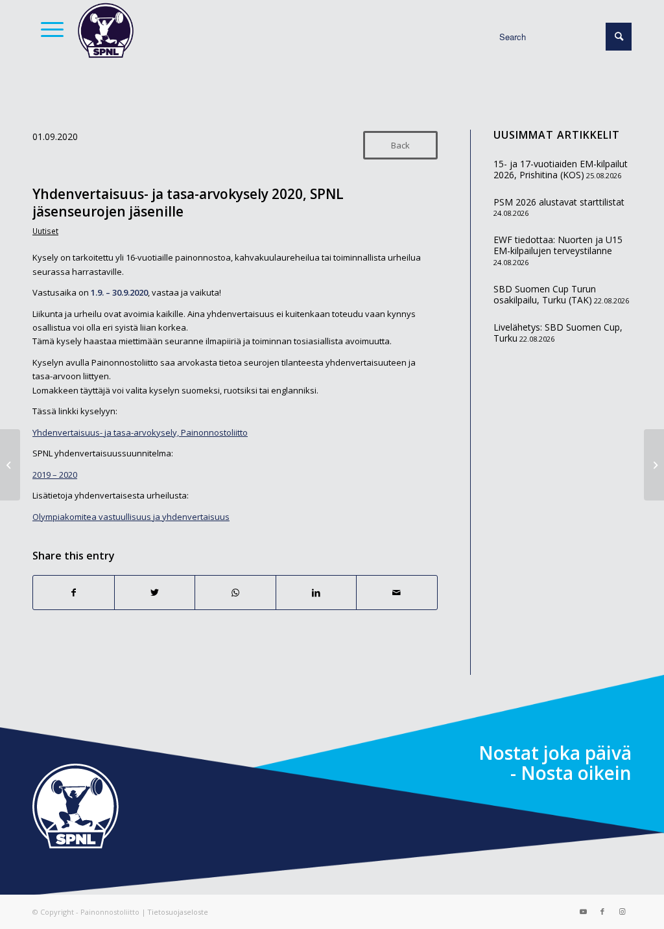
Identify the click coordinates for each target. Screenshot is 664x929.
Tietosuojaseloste (177, 912)
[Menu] (48, 29)
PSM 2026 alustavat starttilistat (558, 202)
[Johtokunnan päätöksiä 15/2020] (10, 464)
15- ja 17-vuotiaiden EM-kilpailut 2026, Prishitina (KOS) (560, 170)
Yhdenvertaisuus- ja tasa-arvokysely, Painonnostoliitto (140, 432)
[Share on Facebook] (73, 592)
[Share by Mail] (397, 592)
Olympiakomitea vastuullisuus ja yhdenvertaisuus (131, 517)
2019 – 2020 (54, 474)
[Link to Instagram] (622, 911)
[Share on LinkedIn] (316, 592)
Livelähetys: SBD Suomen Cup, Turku (557, 333)
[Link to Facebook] (602, 911)
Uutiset (45, 231)
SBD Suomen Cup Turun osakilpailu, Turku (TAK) (544, 295)
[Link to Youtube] (583, 911)
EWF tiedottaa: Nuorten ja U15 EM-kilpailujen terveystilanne (557, 245)
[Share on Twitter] (155, 592)
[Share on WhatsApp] (235, 592)
